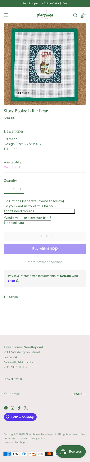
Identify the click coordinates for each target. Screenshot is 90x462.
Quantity (10, 180)
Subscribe (78, 394)
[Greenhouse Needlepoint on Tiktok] (19, 408)
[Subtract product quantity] (8, 189)
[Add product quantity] (20, 189)
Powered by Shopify (16, 442)
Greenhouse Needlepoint (41, 434)
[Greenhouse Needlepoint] (45, 15)
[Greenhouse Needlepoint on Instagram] (12, 408)
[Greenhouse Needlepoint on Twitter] (26, 408)
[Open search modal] (75, 15)
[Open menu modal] (6, 15)
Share (13, 296)
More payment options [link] (45, 262)
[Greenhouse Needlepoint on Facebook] (6, 408)
